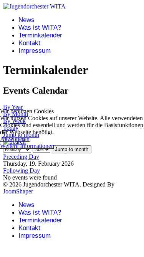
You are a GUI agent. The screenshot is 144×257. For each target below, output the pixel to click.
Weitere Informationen (27, 146)
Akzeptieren (15, 139)
